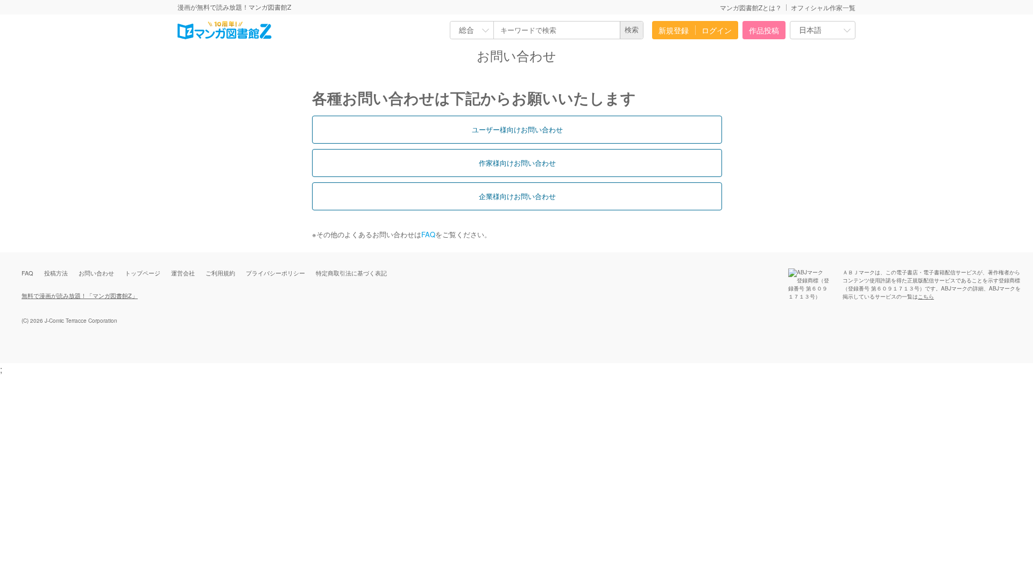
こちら (926, 296)
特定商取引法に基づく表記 (351, 272)
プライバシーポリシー (275, 272)
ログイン (717, 30)
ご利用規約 (220, 272)
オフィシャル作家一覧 (823, 7)
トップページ (142, 272)
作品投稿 (764, 30)
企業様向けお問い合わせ (517, 196)
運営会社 (183, 272)
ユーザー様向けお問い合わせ (517, 129)
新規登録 (674, 30)
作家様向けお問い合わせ (517, 163)
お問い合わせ (96, 272)
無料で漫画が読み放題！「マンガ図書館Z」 (80, 295)
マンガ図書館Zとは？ (751, 7)
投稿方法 (56, 272)
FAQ (428, 234)
